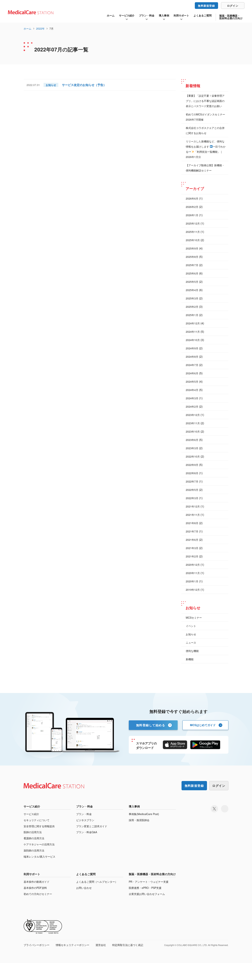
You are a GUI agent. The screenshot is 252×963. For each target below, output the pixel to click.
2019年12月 (193, 589)
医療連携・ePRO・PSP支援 (145, 887)
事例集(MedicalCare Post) (144, 814)
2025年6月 (192, 273)
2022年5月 (192, 490)
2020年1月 (192, 581)
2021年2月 (192, 556)
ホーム (111, 15)
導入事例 (164, 15)
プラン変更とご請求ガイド (91, 826)
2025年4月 (192, 290)
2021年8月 (192, 523)
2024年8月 (192, 356)
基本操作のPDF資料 (35, 887)
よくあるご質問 (203, 15)
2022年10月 (193, 456)
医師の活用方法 (33, 832)
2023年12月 (193, 415)
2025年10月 (193, 240)
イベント (191, 626)
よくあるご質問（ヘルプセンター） (97, 881)
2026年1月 (192, 215)
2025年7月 (192, 265)
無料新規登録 (206, 5)
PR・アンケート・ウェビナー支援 (148, 881)
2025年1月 (192, 315)
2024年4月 (192, 390)
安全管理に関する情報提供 (39, 826)
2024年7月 (192, 365)
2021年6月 (192, 540)
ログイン (232, 5)
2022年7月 (192, 481)
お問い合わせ (84, 887)
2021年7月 (192, 531)
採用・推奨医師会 (139, 820)
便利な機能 (192, 651)
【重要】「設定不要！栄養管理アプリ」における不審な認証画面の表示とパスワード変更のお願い (205, 101)
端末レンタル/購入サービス (39, 856)
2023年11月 (193, 423)
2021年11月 (193, 515)
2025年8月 (192, 257)
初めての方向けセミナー (38, 893)
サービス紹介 (126, 15)
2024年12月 (193, 323)
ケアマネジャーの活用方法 (39, 844)
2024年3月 (192, 398)
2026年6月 (192, 198)
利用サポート (181, 15)
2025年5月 (192, 282)
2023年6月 (192, 440)
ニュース (191, 642)
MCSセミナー (194, 617)
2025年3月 (192, 298)
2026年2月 (192, 207)
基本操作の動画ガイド (36, 881)
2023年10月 (193, 431)
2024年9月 (192, 348)
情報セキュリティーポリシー (72, 945)
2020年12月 (193, 564)
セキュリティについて (36, 820)
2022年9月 (192, 465)
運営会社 (101, 945)
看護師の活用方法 (34, 838)
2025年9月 (192, 248)
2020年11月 (193, 573)
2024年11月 (193, 331)
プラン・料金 (146, 15)
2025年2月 (192, 306)
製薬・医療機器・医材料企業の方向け (231, 17)
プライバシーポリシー (36, 945)
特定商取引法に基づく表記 (127, 945)
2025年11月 (193, 232)
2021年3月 (192, 548)
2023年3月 (192, 448)
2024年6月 (192, 373)
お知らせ (191, 634)
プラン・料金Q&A (86, 832)
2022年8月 (192, 473)
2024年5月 (192, 381)
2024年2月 (192, 406)
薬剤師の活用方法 (34, 850)
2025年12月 (193, 223)
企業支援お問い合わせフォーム (147, 893)
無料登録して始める (150, 725)
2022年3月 (192, 498)
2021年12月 (193, 506)
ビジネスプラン (85, 820)
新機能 (190, 659)
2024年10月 (193, 340)
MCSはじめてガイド (203, 725)
